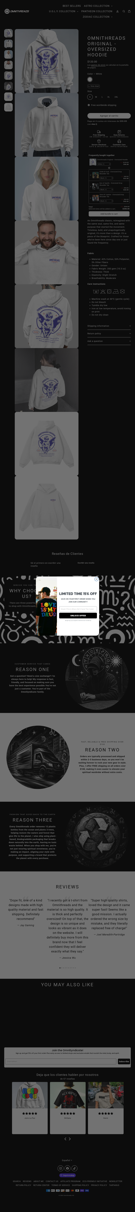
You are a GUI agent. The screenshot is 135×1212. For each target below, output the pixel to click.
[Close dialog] (96, 579)
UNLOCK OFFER (78, 615)
